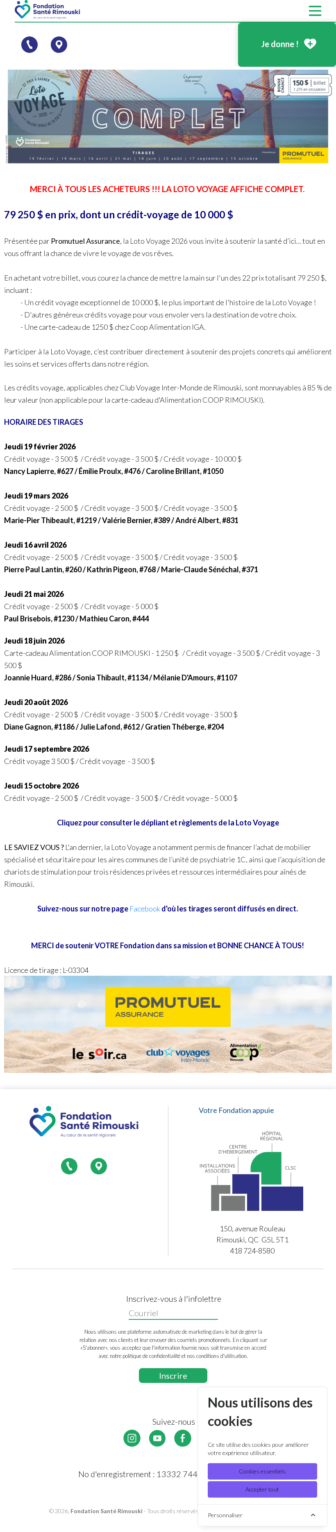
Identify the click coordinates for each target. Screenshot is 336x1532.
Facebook (144, 908)
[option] (168, 116)
